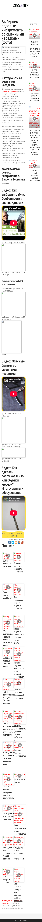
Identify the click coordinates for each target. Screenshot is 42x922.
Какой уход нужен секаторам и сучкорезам (19, 853)
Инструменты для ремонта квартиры (9, 816)
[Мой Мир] (19, 542)
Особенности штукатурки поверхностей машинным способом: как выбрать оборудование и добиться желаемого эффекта (35, 142)
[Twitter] (13, 542)
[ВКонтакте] (9, 542)
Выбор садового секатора (7, 563)
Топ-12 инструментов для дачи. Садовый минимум (9, 698)
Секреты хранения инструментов (20, 753)
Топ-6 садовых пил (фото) (7, 595)
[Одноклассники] (16, 542)
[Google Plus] (22, 542)
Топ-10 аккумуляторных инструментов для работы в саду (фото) (10, 729)
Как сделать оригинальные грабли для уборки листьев (9, 853)
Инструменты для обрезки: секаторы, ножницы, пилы (9, 758)
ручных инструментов (10, 91)
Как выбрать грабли (6, 879)
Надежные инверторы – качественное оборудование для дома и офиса (35, 49)
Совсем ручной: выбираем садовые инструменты (8, 792)
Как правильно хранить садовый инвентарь (18, 603)
